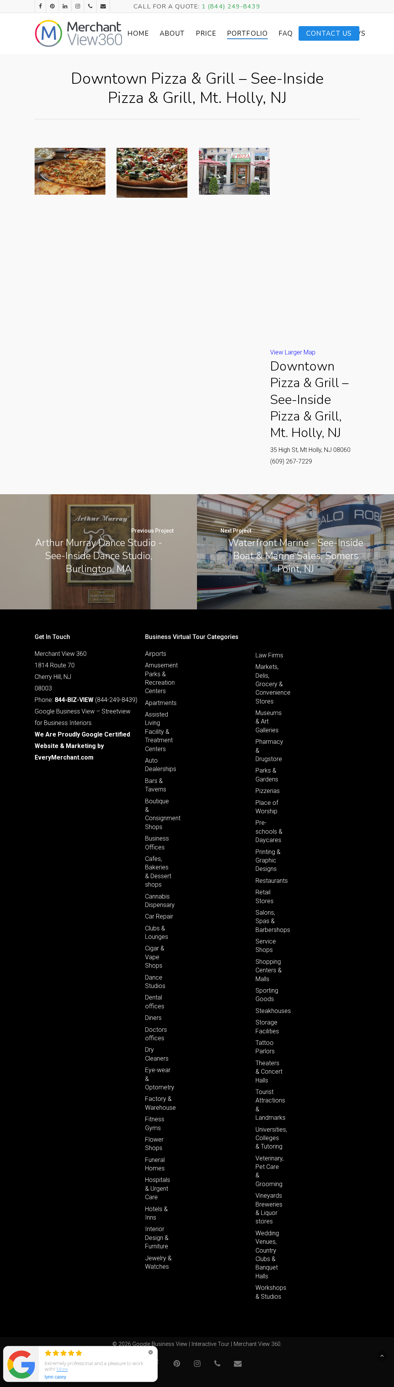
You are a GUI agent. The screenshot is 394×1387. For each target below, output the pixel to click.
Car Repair (159, 916)
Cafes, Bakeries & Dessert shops (158, 871)
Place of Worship (266, 807)
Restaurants (269, 880)
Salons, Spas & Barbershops (269, 921)
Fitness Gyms (154, 1123)
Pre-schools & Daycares (268, 831)
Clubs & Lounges (156, 932)
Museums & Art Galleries (268, 721)
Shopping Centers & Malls (268, 970)
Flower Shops (154, 1144)
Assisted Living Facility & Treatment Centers (159, 732)
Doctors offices (156, 1034)
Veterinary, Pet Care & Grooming (269, 1171)
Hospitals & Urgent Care (157, 1188)
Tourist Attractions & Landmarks (269, 1104)
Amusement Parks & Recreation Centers (159, 678)
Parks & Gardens (266, 775)
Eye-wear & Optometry (159, 1078)
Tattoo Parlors (265, 1047)
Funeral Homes (155, 1164)
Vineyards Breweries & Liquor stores (268, 1208)
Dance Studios (155, 982)
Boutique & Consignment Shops (159, 814)
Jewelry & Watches (158, 1262)
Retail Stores (264, 896)
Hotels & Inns (156, 1213)
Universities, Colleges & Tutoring (269, 1138)
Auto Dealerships (159, 765)
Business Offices (157, 843)
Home (138, 33)
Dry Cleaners (157, 1054)
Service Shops (265, 945)
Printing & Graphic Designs (267, 860)
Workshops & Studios (269, 1292)
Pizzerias (267, 790)
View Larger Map (293, 352)
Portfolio (247, 33)
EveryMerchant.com (64, 757)
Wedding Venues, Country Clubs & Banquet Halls (267, 1255)
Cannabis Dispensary (159, 901)
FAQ (286, 33)
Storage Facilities (267, 1026)
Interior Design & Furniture (157, 1237)
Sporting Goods (266, 995)
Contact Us (329, 33)
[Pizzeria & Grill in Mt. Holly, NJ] (70, 171)
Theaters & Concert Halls (268, 1071)
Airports (155, 653)
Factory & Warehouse (159, 1103)
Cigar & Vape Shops (154, 957)
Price (206, 33)
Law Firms (269, 655)
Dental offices (154, 1002)
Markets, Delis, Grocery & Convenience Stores (269, 684)
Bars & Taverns (155, 785)
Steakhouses (269, 1011)
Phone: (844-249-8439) (86, 699)
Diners (153, 1017)
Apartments (159, 703)
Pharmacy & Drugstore (269, 750)
